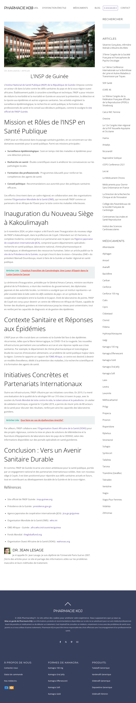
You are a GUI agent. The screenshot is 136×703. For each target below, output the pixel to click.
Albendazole (108, 247)
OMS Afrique (56, 356)
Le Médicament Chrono (114, 177)
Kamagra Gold (109, 360)
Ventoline (107, 486)
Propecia (107, 413)
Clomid (106, 320)
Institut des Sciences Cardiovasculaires (112, 228)
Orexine (106, 118)
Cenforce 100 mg (111, 293)
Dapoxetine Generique (102, 687)
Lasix (105, 380)
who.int (53, 520)
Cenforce (107, 286)
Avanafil (106, 267)
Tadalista (107, 459)
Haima (106, 138)
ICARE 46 (107, 89)
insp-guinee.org (44, 499)
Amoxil (106, 260)
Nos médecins (10, 681)
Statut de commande (13, 674)
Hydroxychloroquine (112, 333)
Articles (26, 71)
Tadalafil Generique (101, 668)
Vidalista (106, 506)
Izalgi (105, 340)
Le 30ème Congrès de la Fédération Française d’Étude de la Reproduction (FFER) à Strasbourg (116, 101)
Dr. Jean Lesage (12, 71)
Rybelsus (107, 433)
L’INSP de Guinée (49, 76)
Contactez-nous (11, 668)
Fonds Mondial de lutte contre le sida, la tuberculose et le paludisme (49, 400)
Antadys (106, 144)
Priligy (105, 406)
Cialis (105, 300)
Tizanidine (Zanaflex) (112, 473)
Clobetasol (107, 313)
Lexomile (107, 393)
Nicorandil (107, 151)
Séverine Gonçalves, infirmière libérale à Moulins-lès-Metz (117, 46)
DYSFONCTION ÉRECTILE (54, 7)
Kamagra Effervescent (113, 353)
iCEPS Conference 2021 (114, 164)
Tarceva (106, 466)
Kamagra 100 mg (110, 346)
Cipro (105, 306)
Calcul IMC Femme (111, 112)
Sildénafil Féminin (100, 694)
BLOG (97, 7)
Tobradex (107, 479)
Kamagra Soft (109, 373)
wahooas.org (63, 541)
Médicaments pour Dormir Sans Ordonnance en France (116, 186)
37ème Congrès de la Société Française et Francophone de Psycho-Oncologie (116, 57)
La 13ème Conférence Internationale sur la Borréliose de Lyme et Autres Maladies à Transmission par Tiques (117, 72)
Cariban (106, 280)
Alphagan (107, 253)
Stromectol (108, 439)
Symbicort (107, 453)
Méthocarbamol (110, 399)
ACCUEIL (34, 7)
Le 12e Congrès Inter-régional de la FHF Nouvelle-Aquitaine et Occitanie (116, 128)
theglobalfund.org (33, 534)
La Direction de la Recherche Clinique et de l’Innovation (116, 196)
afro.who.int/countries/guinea (46, 527)
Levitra (106, 386)
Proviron (106, 419)
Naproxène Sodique (112, 157)
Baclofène (107, 273)
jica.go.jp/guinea (71, 513)
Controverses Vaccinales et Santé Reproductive (115, 218)
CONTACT (125, 7)
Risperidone (108, 426)
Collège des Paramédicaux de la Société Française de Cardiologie (117, 206)
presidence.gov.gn (42, 506)
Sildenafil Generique (101, 681)
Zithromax (107, 512)
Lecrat (105, 171)
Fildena (106, 326)
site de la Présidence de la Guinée (21, 254)
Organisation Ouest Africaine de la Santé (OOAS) (62, 428)
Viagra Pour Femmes (112, 499)
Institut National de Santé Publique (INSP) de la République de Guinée (40, 84)
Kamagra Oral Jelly (111, 366)
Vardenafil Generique (101, 674)
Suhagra (106, 446)
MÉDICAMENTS (80, 7)
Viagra (105, 493)
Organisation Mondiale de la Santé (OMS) (33, 199)
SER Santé (107, 83)
